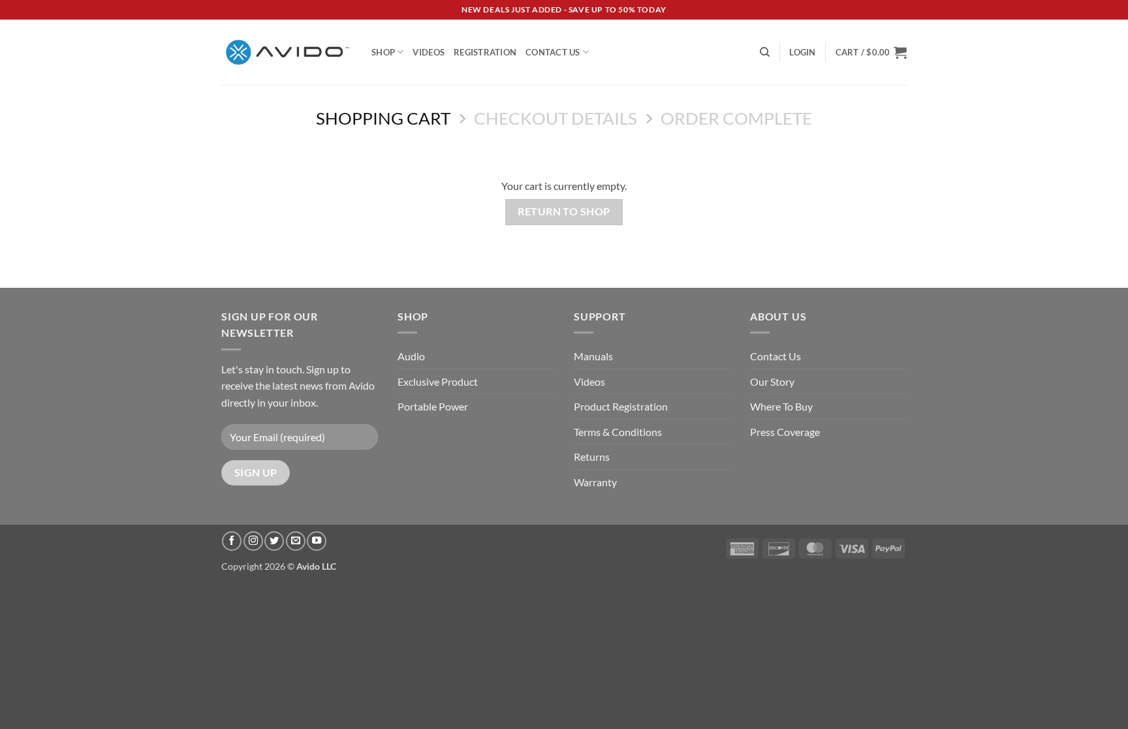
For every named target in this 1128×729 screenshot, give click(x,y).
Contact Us (552, 52)
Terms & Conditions (618, 432)
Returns (592, 456)
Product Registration (621, 406)
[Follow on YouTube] (316, 541)
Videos (429, 52)
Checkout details (555, 118)
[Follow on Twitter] (274, 541)
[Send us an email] (296, 541)
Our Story (772, 381)
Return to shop (564, 211)
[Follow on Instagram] (253, 541)
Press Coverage (785, 432)
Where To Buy (781, 406)
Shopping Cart (383, 118)
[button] (802, 52)
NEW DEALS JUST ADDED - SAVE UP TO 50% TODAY (564, 9)
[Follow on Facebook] (232, 541)
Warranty (595, 482)
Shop (383, 52)
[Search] (765, 52)
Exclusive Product (438, 381)
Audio (411, 356)
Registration (485, 52)
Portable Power (433, 406)
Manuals (593, 356)
